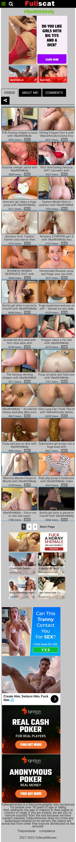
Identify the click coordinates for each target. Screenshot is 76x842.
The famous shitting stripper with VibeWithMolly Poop (19, 376)
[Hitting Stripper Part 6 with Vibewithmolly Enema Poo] (56, 118)
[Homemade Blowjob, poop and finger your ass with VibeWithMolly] (56, 257)
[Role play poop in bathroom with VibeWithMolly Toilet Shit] (56, 464)
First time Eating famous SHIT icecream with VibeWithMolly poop (56, 169)
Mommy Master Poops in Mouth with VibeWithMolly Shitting (19, 480)
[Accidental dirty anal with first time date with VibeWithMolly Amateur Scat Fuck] (19, 326)
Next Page (47, 527)
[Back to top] (72, 837)
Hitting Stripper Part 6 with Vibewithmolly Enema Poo (56, 134)
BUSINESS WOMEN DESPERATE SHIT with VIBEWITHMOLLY (19, 273)
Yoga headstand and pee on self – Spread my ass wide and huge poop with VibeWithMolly (57, 307)
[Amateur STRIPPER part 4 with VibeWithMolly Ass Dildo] (56, 222)
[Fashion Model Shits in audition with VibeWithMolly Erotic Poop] (56, 188)
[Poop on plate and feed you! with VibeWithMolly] (56, 360)
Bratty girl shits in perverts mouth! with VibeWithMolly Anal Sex (57, 514)
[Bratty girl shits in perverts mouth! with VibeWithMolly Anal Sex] (56, 498)
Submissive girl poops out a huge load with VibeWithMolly (56, 445)
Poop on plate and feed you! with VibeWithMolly (56, 376)
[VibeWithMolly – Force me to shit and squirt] (19, 498)
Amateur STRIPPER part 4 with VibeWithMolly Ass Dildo (56, 238)
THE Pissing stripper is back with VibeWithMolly (19, 134)
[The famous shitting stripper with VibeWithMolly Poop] (19, 360)
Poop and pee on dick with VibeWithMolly (19, 445)
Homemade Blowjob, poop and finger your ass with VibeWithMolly (56, 273)
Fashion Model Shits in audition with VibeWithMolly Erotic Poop (56, 203)
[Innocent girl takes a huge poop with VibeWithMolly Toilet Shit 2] (19, 188)
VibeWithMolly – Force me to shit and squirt (19, 514)
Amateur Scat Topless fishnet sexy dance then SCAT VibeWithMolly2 (19, 238)
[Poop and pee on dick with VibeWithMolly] (19, 429)
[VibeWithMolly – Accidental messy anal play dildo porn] (19, 395)
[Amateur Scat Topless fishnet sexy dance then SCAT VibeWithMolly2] (19, 222)
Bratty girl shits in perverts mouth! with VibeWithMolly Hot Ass (20, 307)
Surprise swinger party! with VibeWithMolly (19, 169)
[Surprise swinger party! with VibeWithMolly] (19, 153)
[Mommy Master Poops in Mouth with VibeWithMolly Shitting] (19, 464)
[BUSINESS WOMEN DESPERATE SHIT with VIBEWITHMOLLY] (19, 257)
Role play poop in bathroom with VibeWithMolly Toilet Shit (56, 480)
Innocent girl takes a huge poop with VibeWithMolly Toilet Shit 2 (19, 203)
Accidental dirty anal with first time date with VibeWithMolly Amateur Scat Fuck (20, 342)
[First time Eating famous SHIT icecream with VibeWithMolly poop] (56, 153)
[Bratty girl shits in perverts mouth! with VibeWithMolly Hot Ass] (19, 291)
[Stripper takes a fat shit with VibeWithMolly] (56, 326)
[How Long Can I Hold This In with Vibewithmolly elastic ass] (56, 395)
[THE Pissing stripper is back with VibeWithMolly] (19, 118)
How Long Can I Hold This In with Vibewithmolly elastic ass (56, 411)
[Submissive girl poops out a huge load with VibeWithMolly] (56, 429)
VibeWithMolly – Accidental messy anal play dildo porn (19, 411)
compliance (47, 831)
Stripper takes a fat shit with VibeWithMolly (56, 342)
